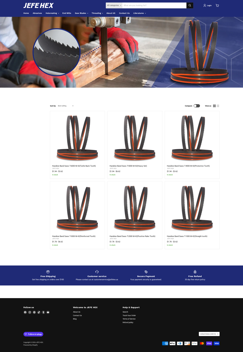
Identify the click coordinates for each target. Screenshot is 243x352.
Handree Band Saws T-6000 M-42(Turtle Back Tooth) (74, 166)
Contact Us (124, 13)
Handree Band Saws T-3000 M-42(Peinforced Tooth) (73, 236)
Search (125, 312)
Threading (97, 13)
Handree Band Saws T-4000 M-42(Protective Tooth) (188, 166)
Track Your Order (129, 315)
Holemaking (52, 13)
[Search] (189, 5)
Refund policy (128, 322)
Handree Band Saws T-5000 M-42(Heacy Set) (128, 166)
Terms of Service (129, 319)
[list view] (218, 106)
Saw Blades (81, 13)
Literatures (139, 13)
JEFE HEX (55, 168)
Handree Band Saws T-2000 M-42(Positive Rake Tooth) (132, 236)
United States (208, 334)
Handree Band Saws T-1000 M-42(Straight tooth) (187, 236)
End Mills (66, 13)
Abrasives (37, 13)
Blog (75, 319)
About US (110, 13)
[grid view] (214, 106)
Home (26, 13)
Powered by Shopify (30, 345)
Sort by (53, 106)
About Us (76, 312)
